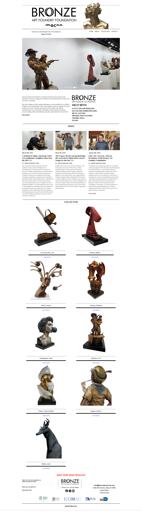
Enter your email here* (29, 487)
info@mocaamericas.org (104, 485)
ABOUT (97, 31)
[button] (26, 64)
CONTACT (114, 31)
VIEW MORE (47, 257)
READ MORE (26, 115)
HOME (91, 31)
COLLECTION (105, 31)
